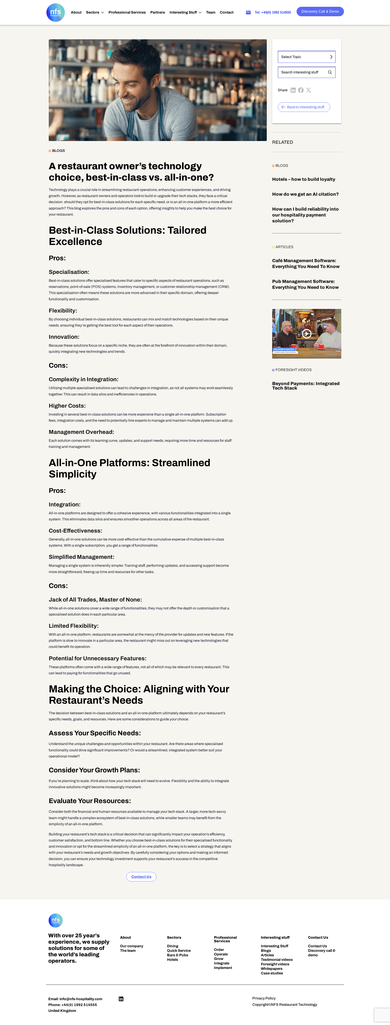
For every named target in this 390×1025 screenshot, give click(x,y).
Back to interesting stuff (305, 107)
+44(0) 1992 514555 (79, 1005)
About (76, 12)
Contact (226, 12)
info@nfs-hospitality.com (81, 999)
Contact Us (141, 877)
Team (210, 12)
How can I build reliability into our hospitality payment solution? (305, 215)
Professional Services (127, 12)
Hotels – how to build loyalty (303, 179)
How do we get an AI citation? (305, 194)
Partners (157, 12)
